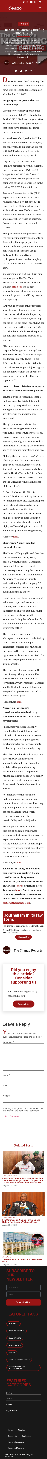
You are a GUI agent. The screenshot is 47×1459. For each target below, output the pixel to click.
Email (6, 1085)
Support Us (12, 1436)
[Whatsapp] (20, 2)
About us (21, 1430)
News (10, 1176)
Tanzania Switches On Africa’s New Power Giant (22, 1260)
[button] (40, 2)
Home (10, 1430)
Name (6, 1075)
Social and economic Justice (19, 1359)
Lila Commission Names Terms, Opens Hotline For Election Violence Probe (21, 1221)
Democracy (13, 1324)
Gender (12, 1353)
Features (23, 24)
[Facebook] (27, 2)
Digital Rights (15, 1345)
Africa (4, 1257)
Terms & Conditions (16, 1442)
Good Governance (16, 1331)
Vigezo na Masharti (16, 1448)
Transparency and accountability (17, 1367)
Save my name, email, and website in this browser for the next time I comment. (23, 1109)
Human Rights (15, 1338)
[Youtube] (31, 2)
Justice (4, 1176)
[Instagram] (35, 2)
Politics (15, 1176)
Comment (8, 1042)
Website (6, 1096)
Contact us (26, 1436)
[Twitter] (23, 2)
